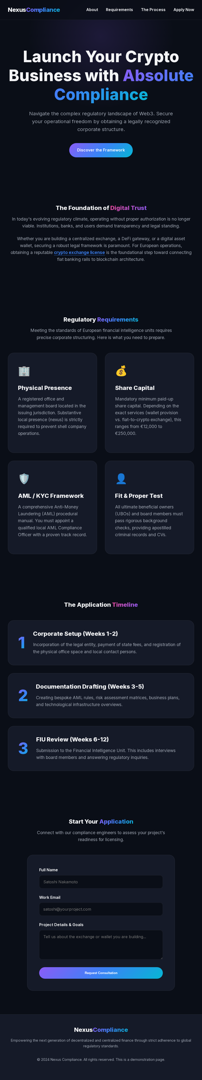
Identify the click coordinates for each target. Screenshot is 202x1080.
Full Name (48, 869)
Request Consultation (101, 973)
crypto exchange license (79, 252)
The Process (153, 9)
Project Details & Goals (61, 924)
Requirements (119, 9)
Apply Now (183, 9)
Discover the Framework (101, 150)
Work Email (49, 897)
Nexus (34, 9)
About (92, 9)
